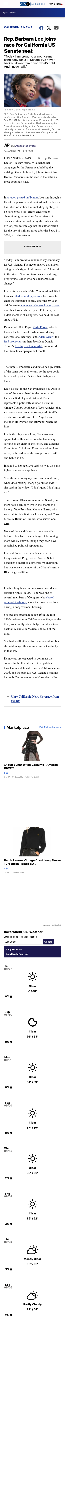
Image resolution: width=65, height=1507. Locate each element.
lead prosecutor (13, 341)
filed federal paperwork (28, 296)
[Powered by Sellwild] (56, 925)
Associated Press (25, 145)
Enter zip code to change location (20, 937)
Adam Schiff (46, 337)
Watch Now (55, 4)
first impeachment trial (28, 346)
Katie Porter (40, 327)
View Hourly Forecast (17, 954)
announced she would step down (40, 305)
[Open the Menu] (5, 4)
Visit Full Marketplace (50, 727)
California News (18, 27)
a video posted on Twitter (22, 197)
